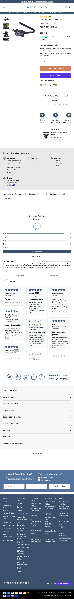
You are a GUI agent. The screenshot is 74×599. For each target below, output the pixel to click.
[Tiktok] (51, 583)
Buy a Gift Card (8, 540)
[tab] (8, 194)
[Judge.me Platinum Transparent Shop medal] (18, 377)
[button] (44, 17)
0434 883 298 (50, 542)
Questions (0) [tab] (54, 275)
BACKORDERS (8, 397)
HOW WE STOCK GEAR (11, 424)
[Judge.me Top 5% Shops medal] (34, 377)
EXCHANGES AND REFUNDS (12, 417)
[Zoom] (23, 29)
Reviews (19, 510)
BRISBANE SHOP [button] (51, 498)
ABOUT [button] (61, 498)
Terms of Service (64, 596)
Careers (19, 571)
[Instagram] (55, 583)
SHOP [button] (5, 498)
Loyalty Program (22, 514)
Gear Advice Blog (23, 548)
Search (5, 502)
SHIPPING (6, 430)
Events (19, 568)
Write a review (37, 251)
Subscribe (59, 486)
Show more (36, 359)
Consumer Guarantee (62, 592)
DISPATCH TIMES (9, 410)
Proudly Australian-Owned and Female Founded (37, 1)
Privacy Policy (50, 596)
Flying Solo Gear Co (47, 23)
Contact (19, 504)
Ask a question (37, 256)
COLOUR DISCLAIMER (10, 404)
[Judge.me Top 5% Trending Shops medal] (42, 377)
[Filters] (5, 281)
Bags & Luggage (8, 525)
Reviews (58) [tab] (20, 275)
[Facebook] (48, 583)
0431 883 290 (36, 541)
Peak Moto (44, 592)
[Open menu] (5, 7)
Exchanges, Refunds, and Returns (21, 536)
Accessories (7, 522)
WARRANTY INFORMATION (12, 443)
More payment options (47, 81)
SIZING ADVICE (8, 437)
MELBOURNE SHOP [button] (35, 499)
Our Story (20, 507)
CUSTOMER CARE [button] (21, 499)
